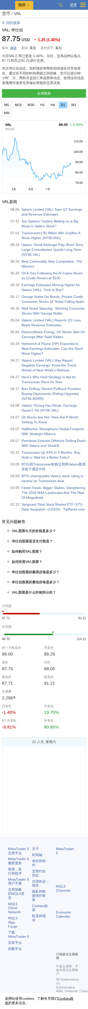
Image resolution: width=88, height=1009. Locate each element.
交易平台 (18, 851)
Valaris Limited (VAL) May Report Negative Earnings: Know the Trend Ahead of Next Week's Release (49, 365)
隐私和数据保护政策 (39, 895)
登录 (73, 5)
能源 (13, 48)
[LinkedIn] (67, 947)
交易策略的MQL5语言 (16, 893)
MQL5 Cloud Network (14, 908)
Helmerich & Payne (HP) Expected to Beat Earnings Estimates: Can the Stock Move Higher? (52, 348)
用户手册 (18, 881)
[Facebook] (59, 940)
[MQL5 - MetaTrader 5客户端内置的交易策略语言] (7, 5)
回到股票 (13, 23)
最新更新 (18, 861)
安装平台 (15, 943)
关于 (35, 849)
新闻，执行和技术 (15, 871)
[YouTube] (59, 947)
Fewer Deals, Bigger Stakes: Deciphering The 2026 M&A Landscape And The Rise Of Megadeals (53, 492)
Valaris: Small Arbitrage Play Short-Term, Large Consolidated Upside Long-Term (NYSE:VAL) (53, 249)
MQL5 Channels (63, 888)
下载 (18, 934)
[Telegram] (67, 940)
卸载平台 (15, 949)
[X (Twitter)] (74, 940)
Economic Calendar (63, 914)
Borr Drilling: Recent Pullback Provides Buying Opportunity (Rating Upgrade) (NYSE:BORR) (51, 394)
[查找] (61, 5)
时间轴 (37, 855)
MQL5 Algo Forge (13, 922)
